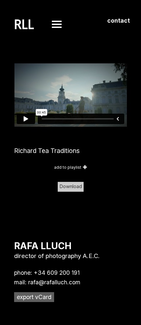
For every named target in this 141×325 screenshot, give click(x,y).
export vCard (34, 296)
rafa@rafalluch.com (54, 282)
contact (118, 20)
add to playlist (67, 167)
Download (70, 186)
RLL (24, 24)
